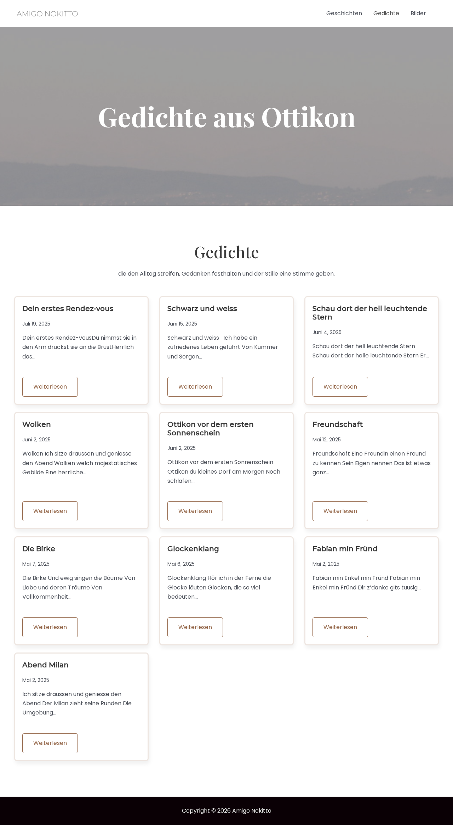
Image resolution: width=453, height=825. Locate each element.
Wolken (36, 424)
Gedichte (386, 13)
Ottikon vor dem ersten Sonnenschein (210, 428)
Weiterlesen (50, 387)
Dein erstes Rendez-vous (68, 308)
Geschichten (344, 13)
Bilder (418, 13)
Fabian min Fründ (345, 548)
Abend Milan (45, 665)
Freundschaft (337, 424)
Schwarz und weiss (202, 308)
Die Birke (38, 548)
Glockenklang (193, 548)
